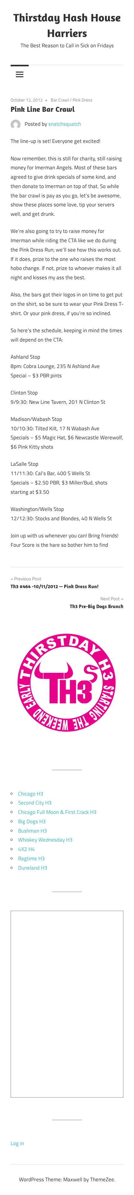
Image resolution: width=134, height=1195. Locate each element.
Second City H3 (35, 803)
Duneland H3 (32, 868)
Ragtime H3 (31, 858)
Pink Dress (83, 100)
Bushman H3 (32, 831)
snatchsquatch (64, 124)
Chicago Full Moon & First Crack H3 (57, 812)
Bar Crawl (60, 100)
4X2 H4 (26, 849)
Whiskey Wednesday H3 (45, 840)
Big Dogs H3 (32, 821)
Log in (17, 1143)
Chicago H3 (30, 794)
